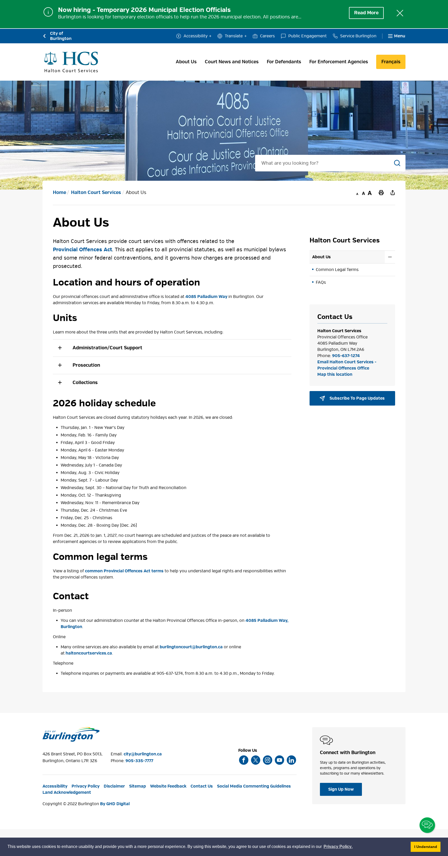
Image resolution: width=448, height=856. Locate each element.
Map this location (334, 374)
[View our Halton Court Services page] (71, 62)
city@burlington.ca (143, 754)
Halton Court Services (96, 193)
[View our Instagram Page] (267, 760)
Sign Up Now (341, 789)
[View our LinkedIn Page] (291, 760)
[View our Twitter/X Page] (255, 760)
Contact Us (202, 786)
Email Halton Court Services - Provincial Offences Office (346, 365)
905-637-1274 (346, 355)
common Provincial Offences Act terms (124, 571)
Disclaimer (114, 786)
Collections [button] (85, 383)
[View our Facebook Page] (243, 760)
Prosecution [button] (86, 365)
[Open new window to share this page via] (392, 192)
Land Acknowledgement (67, 792)
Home (59, 193)
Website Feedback (168, 786)
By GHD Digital (115, 803)
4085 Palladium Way (206, 296)
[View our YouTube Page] (279, 760)
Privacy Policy (86, 786)
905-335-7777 (139, 760)
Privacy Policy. (338, 847)
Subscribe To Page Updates (356, 398)
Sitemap (137, 786)
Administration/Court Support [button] (107, 348)
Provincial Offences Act (82, 249)
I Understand (427, 846)
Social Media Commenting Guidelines (254, 786)
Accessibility (196, 36)
